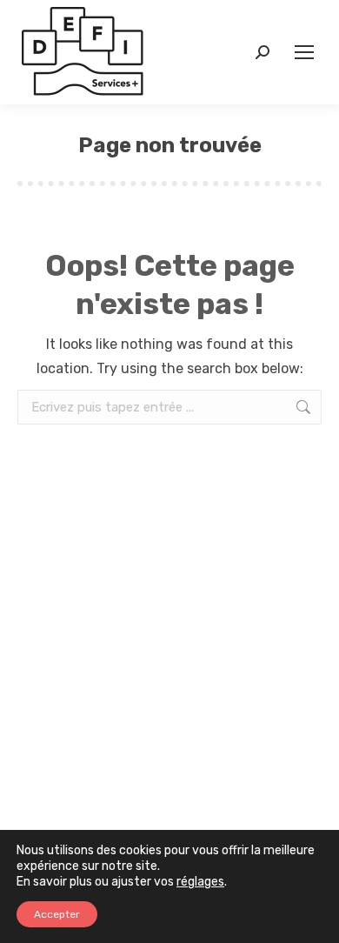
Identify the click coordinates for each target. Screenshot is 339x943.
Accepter (57, 914)
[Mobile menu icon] (304, 52)
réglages (200, 881)
